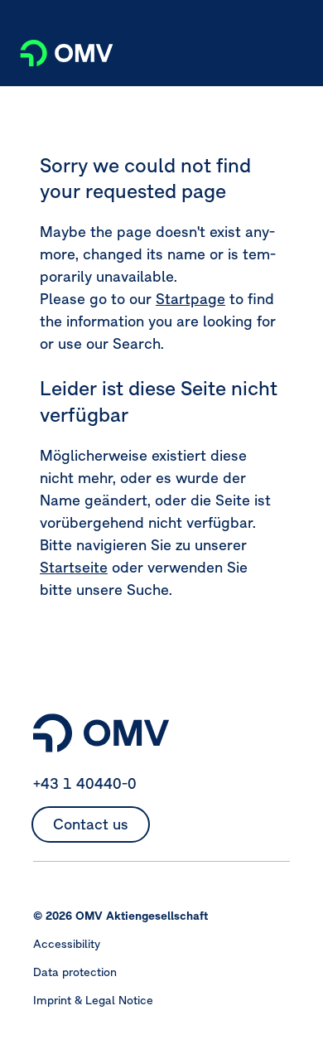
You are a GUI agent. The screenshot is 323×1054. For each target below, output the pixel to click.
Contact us (90, 824)
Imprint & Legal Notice (93, 1000)
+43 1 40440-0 (85, 783)
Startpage (190, 298)
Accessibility (66, 943)
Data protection (75, 972)
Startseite (74, 567)
